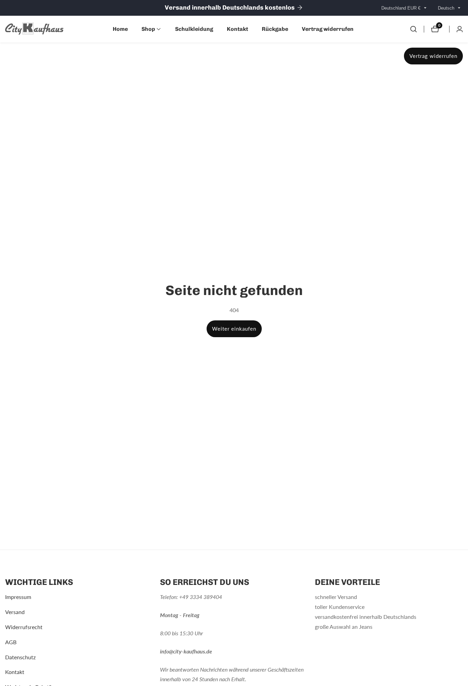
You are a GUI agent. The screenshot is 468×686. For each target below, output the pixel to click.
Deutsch (447, 8)
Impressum (18, 597)
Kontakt (237, 29)
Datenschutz (20, 657)
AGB (10, 642)
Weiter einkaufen (234, 329)
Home (120, 29)
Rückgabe (275, 29)
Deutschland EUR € (401, 8)
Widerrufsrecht (23, 627)
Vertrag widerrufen (328, 29)
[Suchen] (413, 29)
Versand (15, 612)
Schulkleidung (194, 29)
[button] (148, 29)
